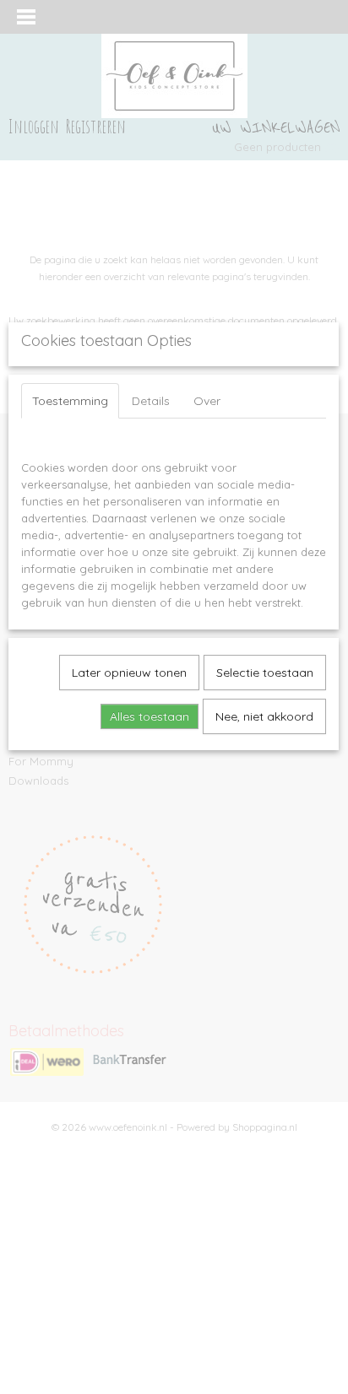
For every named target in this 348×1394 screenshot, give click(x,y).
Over (206, 400)
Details (151, 400)
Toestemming (70, 400)
